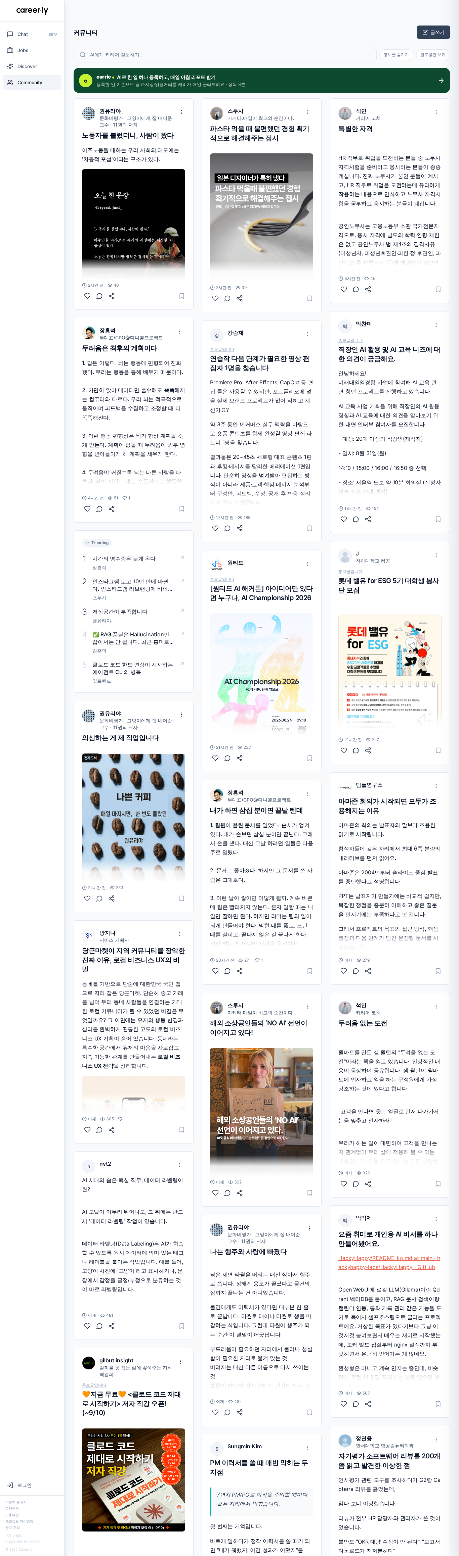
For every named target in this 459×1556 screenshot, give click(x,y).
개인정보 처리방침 (19, 1521)
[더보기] (181, 112)
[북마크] (181, 296)
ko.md (404, 1258)
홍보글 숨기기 (396, 54)
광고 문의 (12, 1527)
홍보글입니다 (94, 1385)
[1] (87, 508)
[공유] (111, 296)
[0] (87, 296)
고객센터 (12, 1508)
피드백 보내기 (16, 1502)
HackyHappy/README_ (367, 1258)
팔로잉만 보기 (433, 54)
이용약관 (12, 1515)
